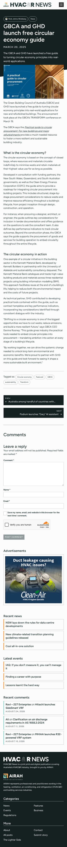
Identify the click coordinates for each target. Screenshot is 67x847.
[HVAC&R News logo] (27, 4)
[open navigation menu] (61, 4)
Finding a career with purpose (23, 676)
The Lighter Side (12, 839)
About (6, 830)
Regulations (9, 815)
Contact (38, 830)
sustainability (10, 382)
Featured (39, 377)
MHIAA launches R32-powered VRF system (34, 736)
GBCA (50, 377)
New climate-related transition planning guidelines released (30, 636)
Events (7, 810)
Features (38, 805)
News (33, 19)
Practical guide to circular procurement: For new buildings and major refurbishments (27, 131)
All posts (7, 834)
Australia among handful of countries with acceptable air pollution (31, 401)
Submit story (41, 834)
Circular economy (24, 377)
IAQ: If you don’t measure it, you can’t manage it (33, 666)
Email (6, 501)
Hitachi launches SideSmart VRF (30, 706)
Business (38, 810)
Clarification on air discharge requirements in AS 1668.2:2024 (26, 721)
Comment (8, 460)
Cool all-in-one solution (20, 646)
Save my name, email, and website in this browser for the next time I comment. (33, 514)
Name (6, 490)
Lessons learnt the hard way (22, 685)
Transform (24, 382)
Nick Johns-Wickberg (17, 19)
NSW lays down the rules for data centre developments (30, 624)
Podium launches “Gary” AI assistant (39, 414)
